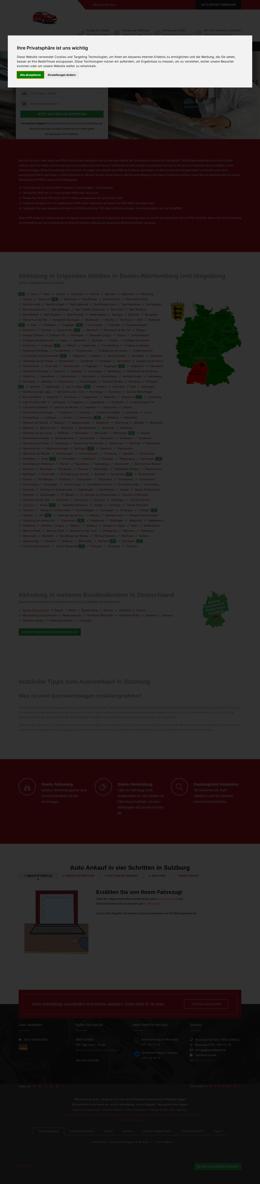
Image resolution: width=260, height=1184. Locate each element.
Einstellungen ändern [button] (62, 74)
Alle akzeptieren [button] (30, 74)
